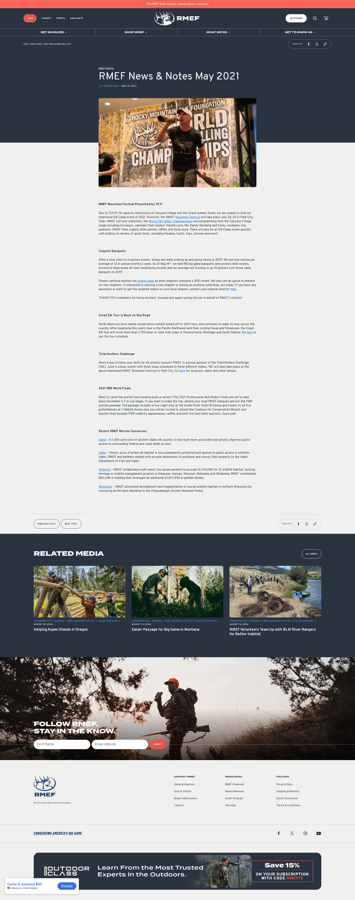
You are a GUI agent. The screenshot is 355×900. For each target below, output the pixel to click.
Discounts (76, 18)
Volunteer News (109, 86)
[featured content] (177, 871)
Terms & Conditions (288, 805)
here (233, 289)
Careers (179, 805)
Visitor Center (182, 791)
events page (145, 281)
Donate (46, 18)
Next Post (71, 524)
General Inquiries (184, 784)
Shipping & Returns (287, 791)
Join (30, 18)
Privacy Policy (284, 784)
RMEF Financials (234, 784)
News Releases (234, 791)
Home (26, 44)
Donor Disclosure (287, 798)
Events (60, 18)
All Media (312, 554)
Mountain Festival (187, 217)
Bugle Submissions (185, 798)
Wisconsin (105, 487)
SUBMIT (157, 744)
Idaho (102, 440)
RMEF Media (36, 44)
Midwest (104, 470)
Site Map (230, 805)
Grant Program (234, 798)
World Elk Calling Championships (171, 221)
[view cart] (326, 18)
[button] (309, 44)
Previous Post (47, 524)
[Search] (315, 18)
